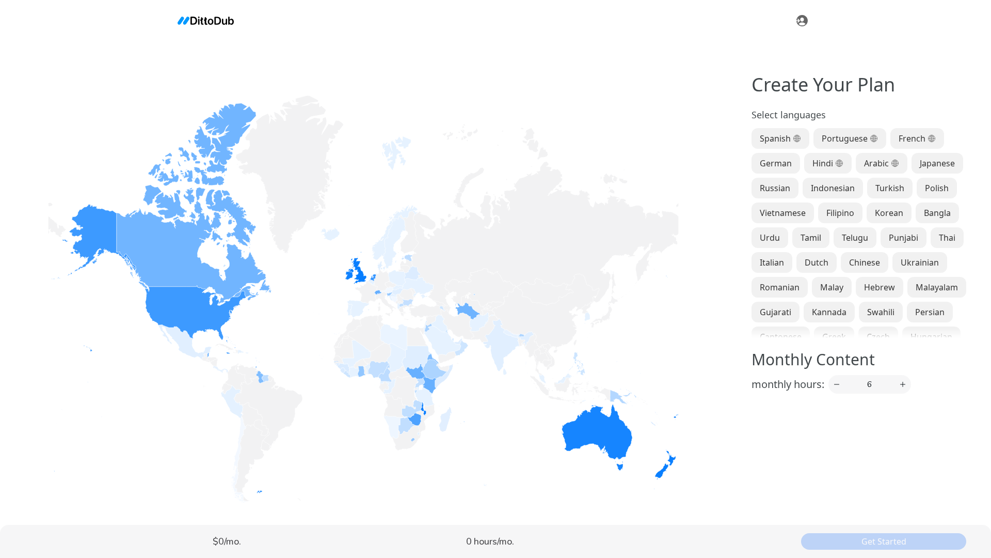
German (776, 163)
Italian (772, 262)
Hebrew (879, 287)
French (912, 138)
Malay (831, 287)
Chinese (864, 262)
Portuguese (845, 138)
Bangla (937, 213)
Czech (878, 337)
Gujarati (775, 312)
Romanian (780, 287)
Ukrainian (920, 262)
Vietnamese (783, 213)
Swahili (880, 312)
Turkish (889, 188)
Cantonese (781, 337)
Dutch (816, 262)
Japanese (937, 163)
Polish (937, 188)
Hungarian (931, 337)
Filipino (840, 213)
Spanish (775, 138)
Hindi (822, 163)
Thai (947, 237)
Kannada (829, 312)
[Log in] (802, 20)
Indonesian (833, 188)
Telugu (855, 237)
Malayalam (937, 287)
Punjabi (903, 237)
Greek (834, 337)
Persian (930, 312)
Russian (775, 188)
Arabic (876, 163)
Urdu (770, 237)
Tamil (811, 237)
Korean (889, 213)
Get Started (883, 541)
